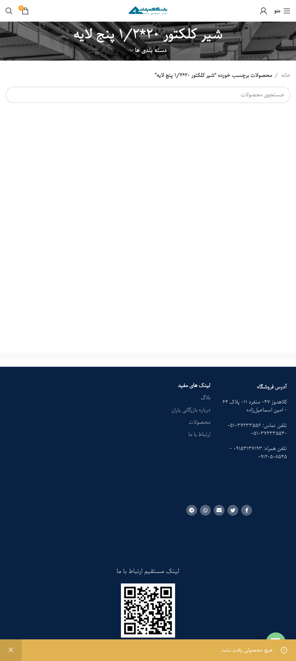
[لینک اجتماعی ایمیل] (219, 510)
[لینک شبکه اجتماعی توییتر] (232, 510)
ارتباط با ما (199, 434)
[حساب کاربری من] (263, 11)
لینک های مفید (194, 385)
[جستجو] (9, 11)
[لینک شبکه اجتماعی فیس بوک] (246, 510)
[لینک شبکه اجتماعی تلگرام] (191, 510)
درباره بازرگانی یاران (190, 410)
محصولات (199, 422)
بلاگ (205, 397)
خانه (285, 75)
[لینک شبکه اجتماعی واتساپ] (205, 510)
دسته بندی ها (151, 50)
